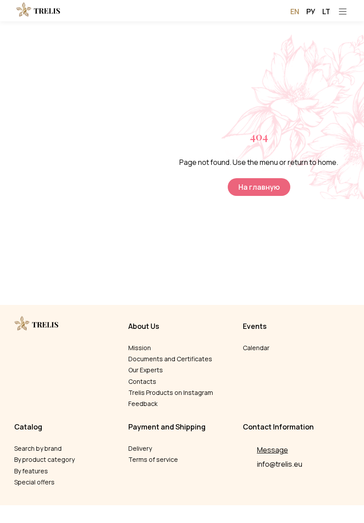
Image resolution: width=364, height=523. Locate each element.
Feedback (143, 403)
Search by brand (38, 448)
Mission (139, 347)
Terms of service (153, 459)
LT (326, 11)
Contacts (142, 381)
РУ (310, 11)
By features (31, 471)
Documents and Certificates (170, 359)
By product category (44, 459)
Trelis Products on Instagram (170, 392)
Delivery (140, 448)
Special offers (34, 482)
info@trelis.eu (279, 464)
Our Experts (145, 370)
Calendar (256, 347)
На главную (259, 187)
